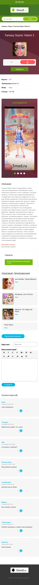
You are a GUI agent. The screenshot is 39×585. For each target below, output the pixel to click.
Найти (30, 19)
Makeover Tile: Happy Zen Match (23, 310)
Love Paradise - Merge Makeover (25, 279)
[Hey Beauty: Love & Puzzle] (8, 298)
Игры (10, 87)
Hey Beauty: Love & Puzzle (24, 294)
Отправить (8, 385)
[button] (15, 173)
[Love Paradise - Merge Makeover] (8, 283)
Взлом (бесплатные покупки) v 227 (18, 262)
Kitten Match (8, 325)
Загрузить (20, 69)
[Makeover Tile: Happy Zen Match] (8, 314)
